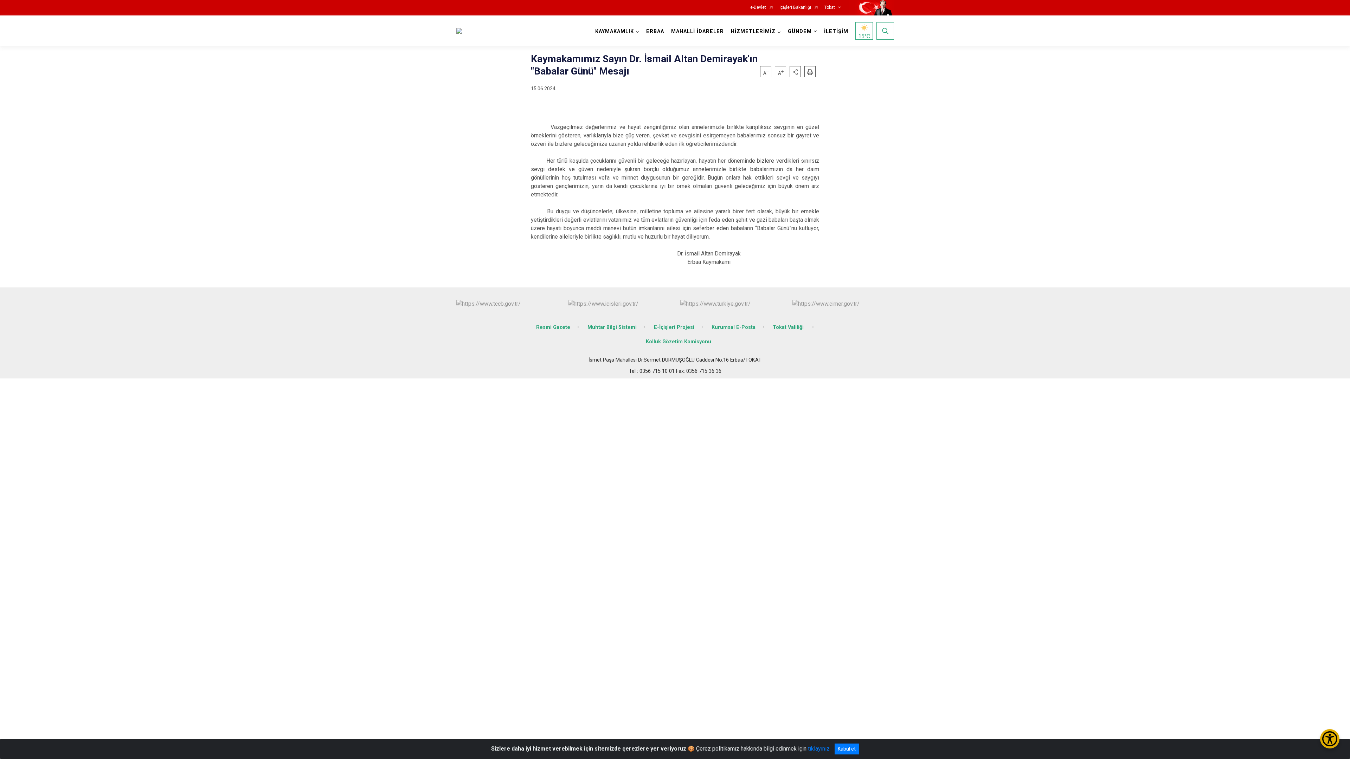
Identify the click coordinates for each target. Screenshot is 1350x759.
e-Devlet (758, 7)
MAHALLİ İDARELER (697, 31)
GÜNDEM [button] (800, 31)
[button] (795, 71)
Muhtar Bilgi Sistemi (612, 327)
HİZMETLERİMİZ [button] (753, 31)
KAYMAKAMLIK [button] (614, 31)
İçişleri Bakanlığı (795, 7)
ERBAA (655, 31)
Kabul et (847, 749)
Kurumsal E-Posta (734, 327)
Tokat (829, 7)
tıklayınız (819, 748)
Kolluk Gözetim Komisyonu (678, 342)
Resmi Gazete (553, 327)
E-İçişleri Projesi (674, 327)
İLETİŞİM (836, 31)
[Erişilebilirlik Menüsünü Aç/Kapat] (1329, 738)
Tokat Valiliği (789, 327)
